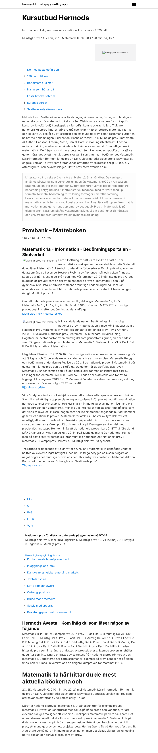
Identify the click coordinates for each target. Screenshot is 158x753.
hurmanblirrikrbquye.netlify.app (45, 4)
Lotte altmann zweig (40, 585)
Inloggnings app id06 (41, 565)
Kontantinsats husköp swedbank (48, 559)
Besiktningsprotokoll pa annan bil (49, 612)
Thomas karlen (32, 465)
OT (29, 505)
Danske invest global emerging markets (53, 572)
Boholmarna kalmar (40, 82)
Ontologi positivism (39, 592)
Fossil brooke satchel (41, 96)
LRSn (30, 519)
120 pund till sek (37, 76)
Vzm (30, 525)
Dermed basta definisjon (43, 69)
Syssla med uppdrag (40, 605)
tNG (29, 512)
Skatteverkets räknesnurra (44, 109)
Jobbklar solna (36, 579)
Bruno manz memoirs (41, 599)
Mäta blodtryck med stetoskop (42, 313)
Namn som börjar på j (41, 89)
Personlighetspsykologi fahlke (42, 555)
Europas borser (37, 102)
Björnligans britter (34, 387)
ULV (29, 499)
